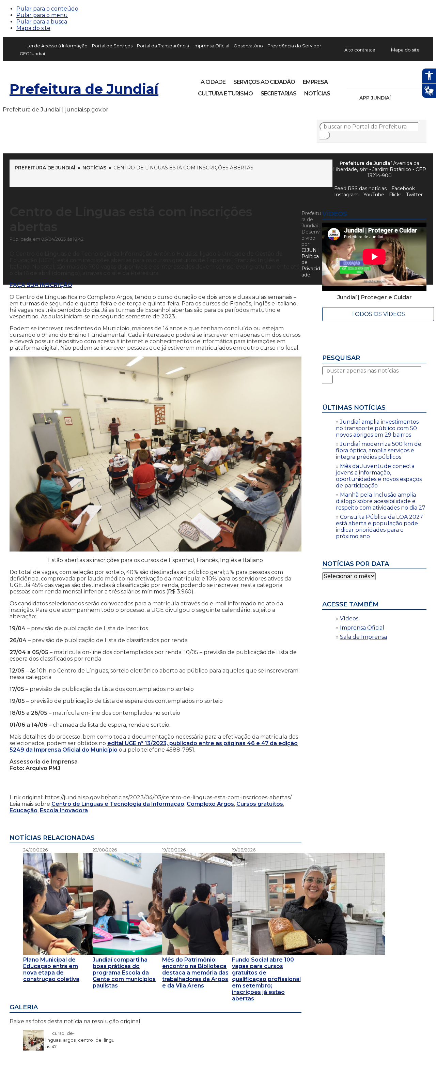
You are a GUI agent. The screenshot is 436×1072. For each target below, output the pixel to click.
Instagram (364, 80)
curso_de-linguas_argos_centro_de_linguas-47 (79, 1040)
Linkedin (399, 80)
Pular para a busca (41, 21)
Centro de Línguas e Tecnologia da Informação (117, 804)
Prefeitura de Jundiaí (84, 88)
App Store (398, 98)
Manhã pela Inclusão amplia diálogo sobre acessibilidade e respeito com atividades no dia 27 (380, 501)
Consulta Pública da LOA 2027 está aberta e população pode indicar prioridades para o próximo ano (379, 527)
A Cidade (213, 82)
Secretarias (278, 93)
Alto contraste (359, 49)
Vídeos (349, 618)
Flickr (411, 80)
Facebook (353, 80)
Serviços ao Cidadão (264, 82)
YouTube (388, 80)
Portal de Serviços (112, 45)
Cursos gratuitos (259, 804)
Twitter (414, 195)
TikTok (376, 80)
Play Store (410, 98)
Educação (23, 810)
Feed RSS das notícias (360, 188)
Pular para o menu (42, 15)
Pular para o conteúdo (47, 8)
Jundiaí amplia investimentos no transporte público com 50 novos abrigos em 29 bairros (377, 428)
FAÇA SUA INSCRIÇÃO (41, 285)
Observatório (248, 45)
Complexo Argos (210, 804)
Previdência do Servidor (294, 45)
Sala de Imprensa (363, 637)
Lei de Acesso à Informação (57, 45)
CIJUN (309, 250)
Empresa (315, 82)
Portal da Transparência (163, 45)
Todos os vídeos (378, 314)
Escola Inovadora (64, 810)
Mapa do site (33, 28)
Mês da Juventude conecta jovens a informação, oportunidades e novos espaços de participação (379, 476)
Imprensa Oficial (211, 45)
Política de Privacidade (310, 265)
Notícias (317, 93)
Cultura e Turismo (225, 93)
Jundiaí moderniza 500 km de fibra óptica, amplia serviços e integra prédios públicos (378, 450)
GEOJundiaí (32, 53)
